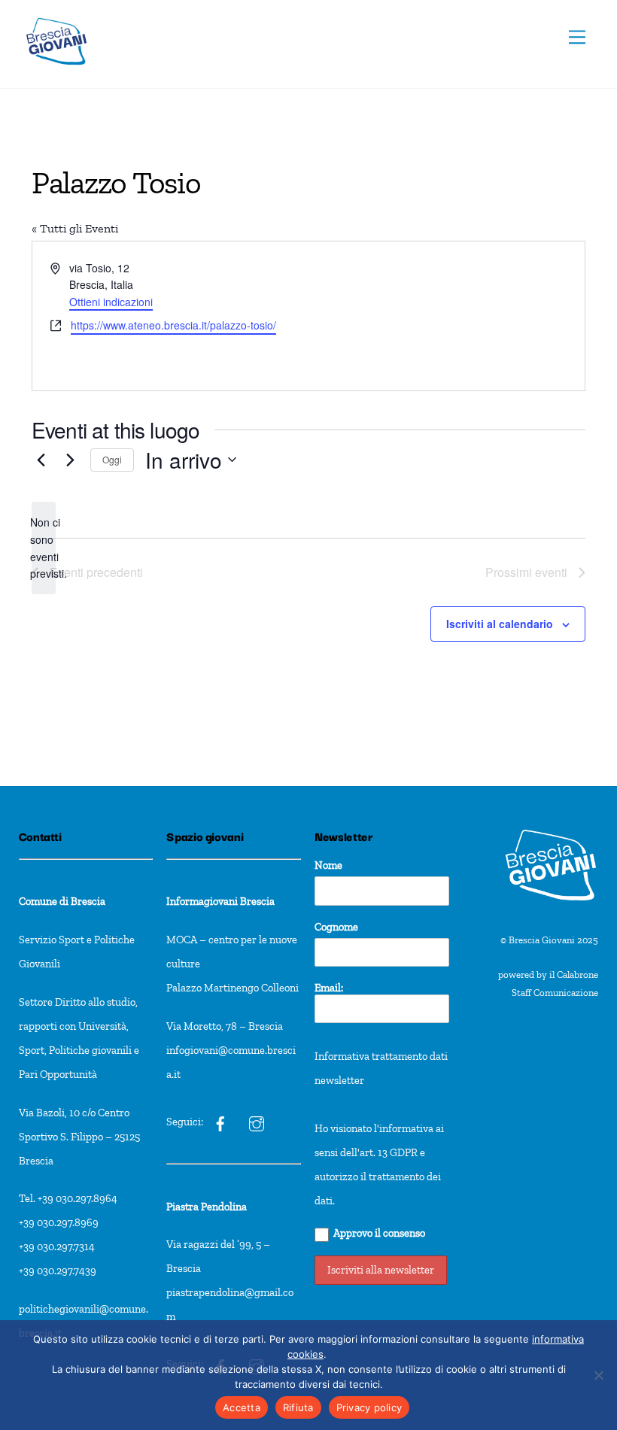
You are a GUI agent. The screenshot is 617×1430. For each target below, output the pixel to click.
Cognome (336, 927)
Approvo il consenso (379, 1233)
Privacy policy (369, 1407)
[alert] (44, 548)
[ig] (220, 1121)
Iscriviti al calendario (499, 623)
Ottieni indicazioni (111, 301)
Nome (328, 865)
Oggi (112, 459)
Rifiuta (298, 1407)
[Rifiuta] (598, 1375)
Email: (329, 987)
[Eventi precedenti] (41, 460)
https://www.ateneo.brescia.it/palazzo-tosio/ (173, 324)
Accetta (241, 1407)
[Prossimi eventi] (70, 460)
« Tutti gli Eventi (75, 228)
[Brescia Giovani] (56, 72)
